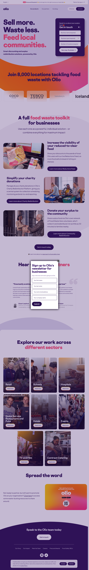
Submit (36, 304)
